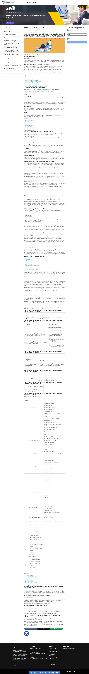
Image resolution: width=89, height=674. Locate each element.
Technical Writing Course (29, 261)
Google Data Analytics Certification (30, 127)
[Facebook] (14, 665)
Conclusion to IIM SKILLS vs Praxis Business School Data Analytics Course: (12, 66)
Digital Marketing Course (29, 259)
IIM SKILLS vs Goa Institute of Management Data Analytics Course (36, 86)
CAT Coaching (27, 266)
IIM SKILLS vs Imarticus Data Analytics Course (32, 83)
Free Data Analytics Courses (29, 125)
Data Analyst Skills (28, 121)
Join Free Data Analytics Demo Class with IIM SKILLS (11, 70)
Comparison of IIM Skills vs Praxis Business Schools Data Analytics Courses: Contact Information (11, 60)
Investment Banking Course (29, 267)
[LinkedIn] (16, 665)
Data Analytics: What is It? (8, 31)
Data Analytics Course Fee (29, 120)
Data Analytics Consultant (29, 575)
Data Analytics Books (28, 126)
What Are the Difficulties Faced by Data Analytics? (12, 36)
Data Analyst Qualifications (29, 130)
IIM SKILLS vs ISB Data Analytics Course (31, 80)
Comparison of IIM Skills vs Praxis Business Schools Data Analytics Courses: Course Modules (12, 63)
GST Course (27, 263)
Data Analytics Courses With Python (31, 578)
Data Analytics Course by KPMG (30, 583)
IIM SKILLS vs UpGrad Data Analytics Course (32, 82)
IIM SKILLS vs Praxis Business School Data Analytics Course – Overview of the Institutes (11, 41)
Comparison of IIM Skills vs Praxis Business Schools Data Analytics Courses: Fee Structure (11, 56)
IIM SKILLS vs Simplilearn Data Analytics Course (33, 81)
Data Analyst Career (28, 124)
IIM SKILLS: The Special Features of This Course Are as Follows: (12, 44)
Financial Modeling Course (29, 258)
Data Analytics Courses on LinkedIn (31, 577)
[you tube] (19, 665)
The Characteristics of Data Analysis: (10, 34)
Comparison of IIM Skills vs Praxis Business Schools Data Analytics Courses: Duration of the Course (12, 47)
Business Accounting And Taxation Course (32, 265)
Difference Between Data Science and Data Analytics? (11, 38)
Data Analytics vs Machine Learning (31, 582)
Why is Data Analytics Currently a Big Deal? (11, 32)
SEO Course (27, 260)
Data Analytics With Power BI (30, 581)
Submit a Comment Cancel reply (9, 68)
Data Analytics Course (33, 203)
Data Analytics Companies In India (30, 576)
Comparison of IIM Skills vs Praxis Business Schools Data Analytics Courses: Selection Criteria (12, 54)
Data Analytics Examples (29, 580)
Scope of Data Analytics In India (30, 122)
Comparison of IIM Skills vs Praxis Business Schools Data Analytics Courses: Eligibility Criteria (12, 51)
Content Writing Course (28, 264)
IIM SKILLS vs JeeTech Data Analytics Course (32, 85)
